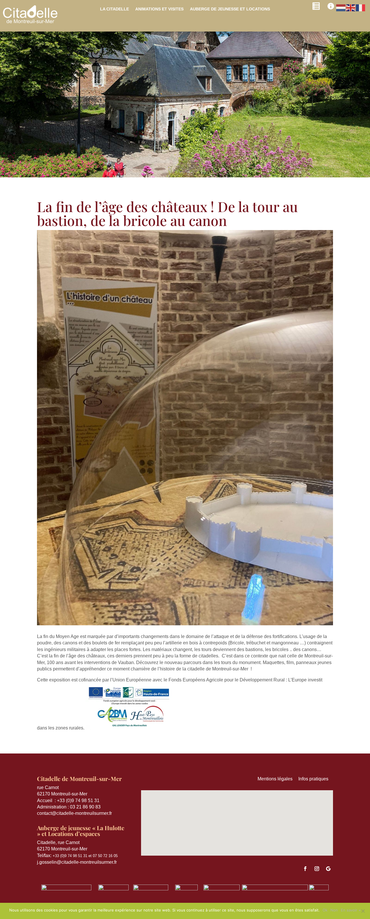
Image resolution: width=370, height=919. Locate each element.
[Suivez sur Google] (328, 868)
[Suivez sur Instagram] (316, 868)
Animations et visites (159, 9)
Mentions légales (278, 778)
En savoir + (351, 910)
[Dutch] (341, 7)
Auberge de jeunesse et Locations (230, 9)
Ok (325, 910)
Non (334, 910)
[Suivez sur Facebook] (305, 868)
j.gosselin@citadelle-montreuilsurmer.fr (77, 862)
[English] (351, 7)
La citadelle (114, 9)
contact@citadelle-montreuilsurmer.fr (74, 813)
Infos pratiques (315, 778)
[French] (361, 7)
